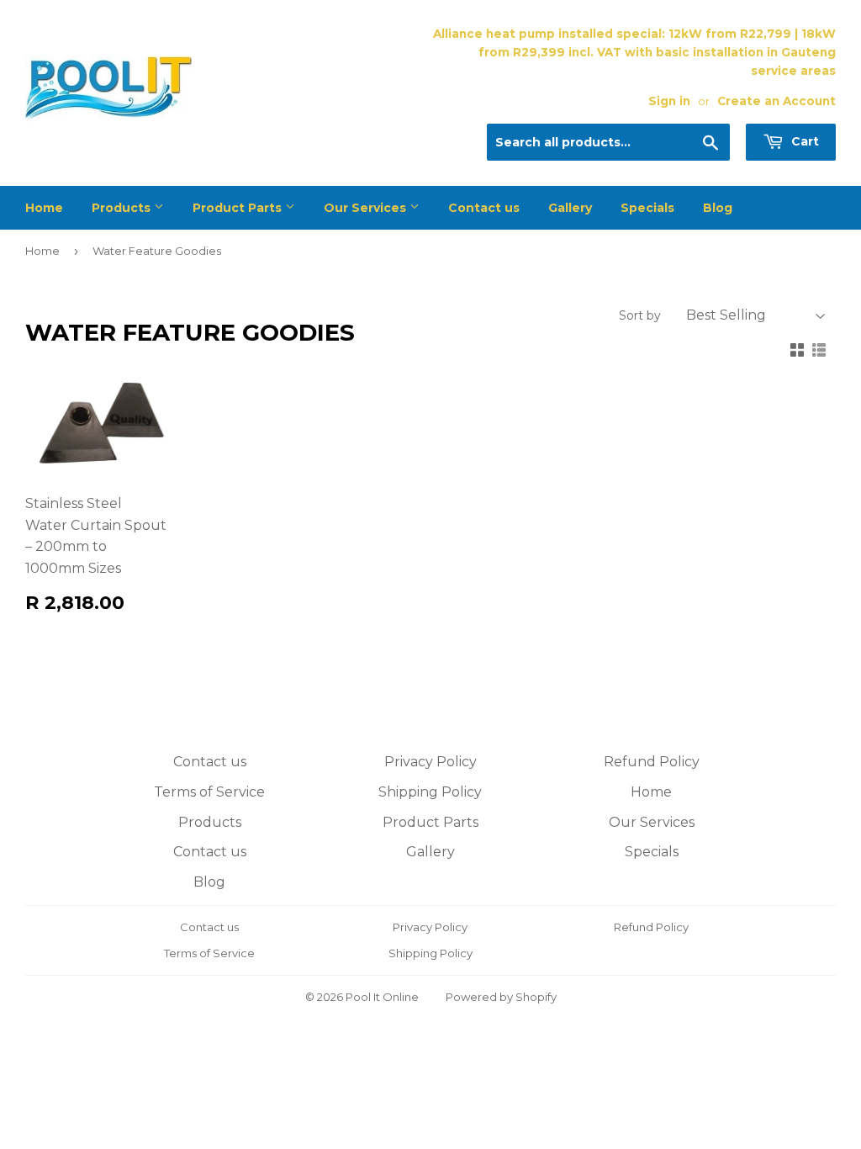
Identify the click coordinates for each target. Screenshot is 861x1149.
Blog (717, 207)
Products (123, 207)
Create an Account (776, 101)
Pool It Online (382, 996)
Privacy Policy (430, 762)
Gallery (570, 207)
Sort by (640, 315)
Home (44, 207)
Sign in (669, 101)
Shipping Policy (430, 792)
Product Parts (239, 207)
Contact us (484, 207)
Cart (803, 141)
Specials (647, 207)
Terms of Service (209, 792)
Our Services (366, 207)
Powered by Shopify (501, 996)
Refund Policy (652, 762)
